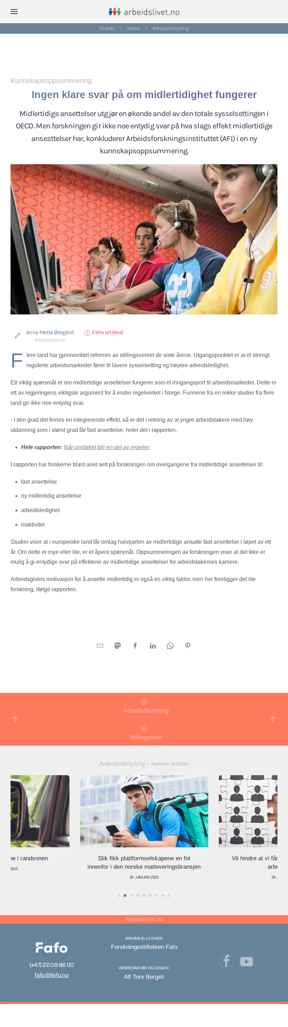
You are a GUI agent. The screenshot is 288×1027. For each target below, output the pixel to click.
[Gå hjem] (144, 12)
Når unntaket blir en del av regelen (107, 447)
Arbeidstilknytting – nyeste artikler (144, 763)
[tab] (118, 895)
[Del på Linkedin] (152, 645)
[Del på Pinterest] (187, 645)
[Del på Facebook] (135, 645)
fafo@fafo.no (51, 975)
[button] (14, 12)
